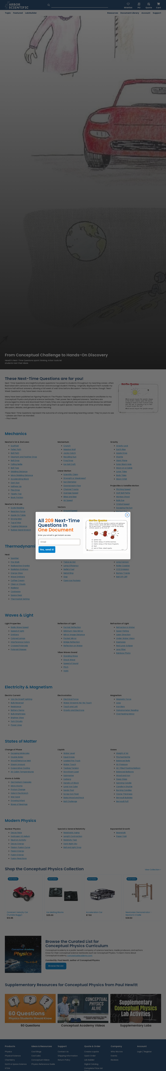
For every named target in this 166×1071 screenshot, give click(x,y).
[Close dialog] (127, 515)
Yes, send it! (47, 549)
